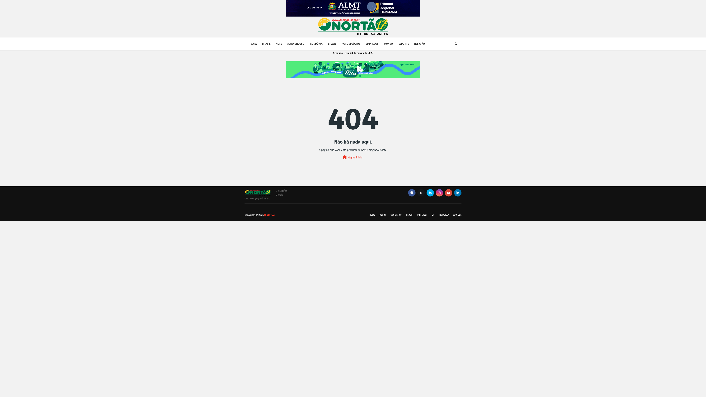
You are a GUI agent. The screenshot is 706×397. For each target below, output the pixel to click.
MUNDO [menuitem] (388, 43)
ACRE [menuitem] (279, 43)
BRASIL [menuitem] (266, 43)
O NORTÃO (269, 215)
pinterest (422, 215)
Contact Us (396, 215)
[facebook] (412, 192)
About (383, 215)
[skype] (430, 192)
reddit (409, 215)
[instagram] (439, 192)
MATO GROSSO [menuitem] (295, 43)
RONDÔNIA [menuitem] (316, 43)
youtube (457, 215)
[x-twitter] (421, 192)
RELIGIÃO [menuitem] (419, 43)
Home (372, 215)
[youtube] (448, 192)
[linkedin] (457, 192)
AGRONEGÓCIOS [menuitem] (351, 43)
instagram (444, 215)
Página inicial (355, 157)
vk (433, 215)
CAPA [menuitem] (254, 43)
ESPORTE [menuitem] (403, 43)
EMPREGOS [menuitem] (372, 43)
